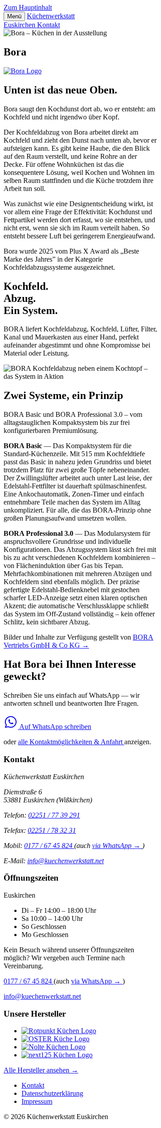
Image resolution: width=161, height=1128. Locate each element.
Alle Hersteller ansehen (41, 1070)
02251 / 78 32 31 (52, 830)
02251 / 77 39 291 (54, 815)
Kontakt (48, 25)
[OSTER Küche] (55, 1039)
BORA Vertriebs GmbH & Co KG (78, 641)
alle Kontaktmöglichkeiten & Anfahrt (71, 742)
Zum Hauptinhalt (28, 7)
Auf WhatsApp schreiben (54, 726)
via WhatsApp (116, 845)
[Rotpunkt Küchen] (58, 1031)
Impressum (36, 1101)
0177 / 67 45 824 (49, 845)
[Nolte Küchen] (53, 1047)
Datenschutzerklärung (52, 1093)
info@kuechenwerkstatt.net (65, 861)
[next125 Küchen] (57, 1055)
